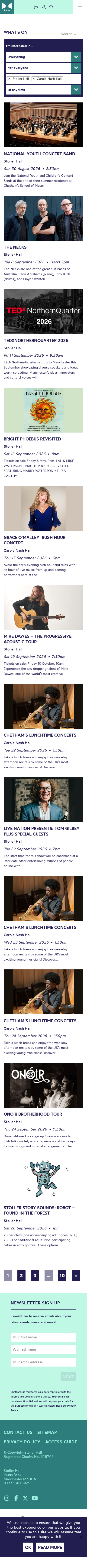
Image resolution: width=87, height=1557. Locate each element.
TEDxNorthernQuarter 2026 (36, 340)
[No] (81, 1537)
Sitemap (47, 1432)
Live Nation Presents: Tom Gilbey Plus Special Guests (42, 831)
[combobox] (43, 79)
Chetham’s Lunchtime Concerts (40, 735)
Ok (28, 1547)
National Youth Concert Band (39, 153)
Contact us (18, 1432)
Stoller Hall (7, 7)
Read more (50, 1547)
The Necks (15, 247)
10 (62, 1275)
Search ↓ (68, 33)
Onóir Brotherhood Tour (33, 1114)
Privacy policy (22, 1442)
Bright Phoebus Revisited (32, 439)
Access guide (61, 1442)
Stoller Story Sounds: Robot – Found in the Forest (39, 1210)
